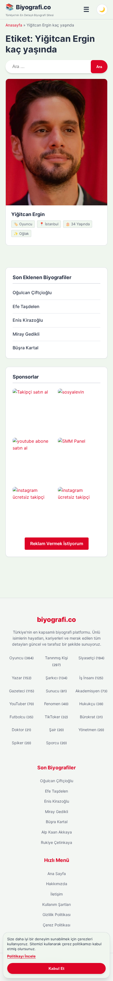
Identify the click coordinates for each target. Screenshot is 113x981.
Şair (56, 729)
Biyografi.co (33, 7)
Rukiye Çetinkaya (56, 842)
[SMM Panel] (79, 459)
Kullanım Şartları (56, 904)
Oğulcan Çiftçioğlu (32, 292)
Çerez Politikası (56, 925)
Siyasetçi (91, 657)
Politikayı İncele (21, 956)
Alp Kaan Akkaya (56, 832)
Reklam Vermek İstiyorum (56, 543)
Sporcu (56, 742)
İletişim (56, 894)
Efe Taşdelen (26, 306)
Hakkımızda (56, 883)
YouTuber (21, 703)
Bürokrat (91, 716)
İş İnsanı (91, 677)
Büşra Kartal (25, 347)
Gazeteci (21, 691)
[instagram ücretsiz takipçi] (34, 508)
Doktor (21, 729)
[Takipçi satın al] (34, 410)
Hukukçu (91, 703)
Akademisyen (91, 691)
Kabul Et (56, 968)
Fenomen (56, 703)
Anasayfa (13, 25)
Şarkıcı (56, 677)
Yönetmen (91, 729)
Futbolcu (21, 716)
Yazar (22, 677)
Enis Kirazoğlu (28, 320)
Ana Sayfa (56, 873)
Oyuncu (21, 657)
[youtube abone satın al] (34, 459)
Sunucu (56, 691)
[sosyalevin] (79, 410)
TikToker (56, 716)
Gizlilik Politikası (56, 914)
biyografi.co (56, 620)
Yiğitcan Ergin (28, 214)
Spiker (21, 742)
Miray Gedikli (26, 334)
